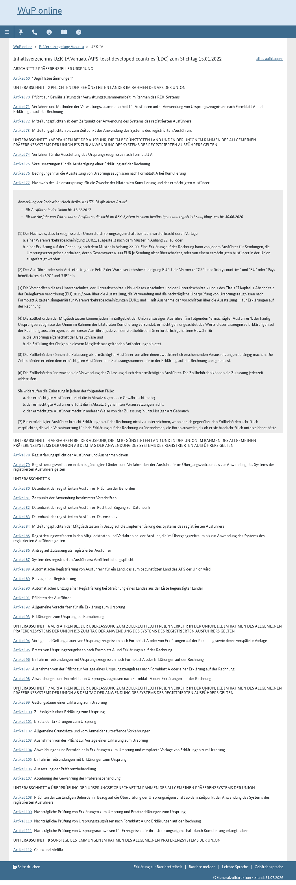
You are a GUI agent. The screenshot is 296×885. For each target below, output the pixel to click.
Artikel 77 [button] (21, 182)
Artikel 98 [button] (21, 678)
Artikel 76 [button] (21, 173)
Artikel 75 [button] (21, 164)
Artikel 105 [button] (22, 759)
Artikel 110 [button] (22, 821)
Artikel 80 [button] (21, 488)
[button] (7, 31)
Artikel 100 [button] (22, 711)
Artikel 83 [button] (21, 516)
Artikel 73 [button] (21, 130)
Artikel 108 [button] (22, 797)
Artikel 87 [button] (21, 559)
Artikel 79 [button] (21, 464)
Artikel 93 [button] (21, 616)
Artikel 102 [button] (22, 731)
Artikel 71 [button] (21, 106)
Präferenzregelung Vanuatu (61, 46)
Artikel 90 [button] (21, 588)
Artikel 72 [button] (21, 121)
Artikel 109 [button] (22, 811)
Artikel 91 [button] (21, 597)
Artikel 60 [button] (21, 78)
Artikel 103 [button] (22, 740)
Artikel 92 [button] (21, 607)
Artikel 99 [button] (21, 702)
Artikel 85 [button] (21, 535)
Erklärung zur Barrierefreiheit (158, 866)
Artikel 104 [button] (22, 749)
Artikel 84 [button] (21, 526)
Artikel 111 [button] (22, 830)
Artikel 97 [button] (21, 669)
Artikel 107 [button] (22, 778)
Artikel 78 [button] (21, 455)
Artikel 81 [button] (21, 497)
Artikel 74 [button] (21, 154)
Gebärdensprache (269, 866)
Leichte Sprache (235, 866)
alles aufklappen (269, 58)
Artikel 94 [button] (21, 640)
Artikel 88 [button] (21, 569)
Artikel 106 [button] (22, 768)
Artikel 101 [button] (22, 721)
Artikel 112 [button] (22, 849)
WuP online (39, 10)
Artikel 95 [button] (21, 649)
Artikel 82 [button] (21, 507)
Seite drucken (28, 866)
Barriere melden (202, 866)
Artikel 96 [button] (21, 659)
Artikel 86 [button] (21, 550)
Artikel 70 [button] (21, 97)
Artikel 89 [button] (21, 578)
